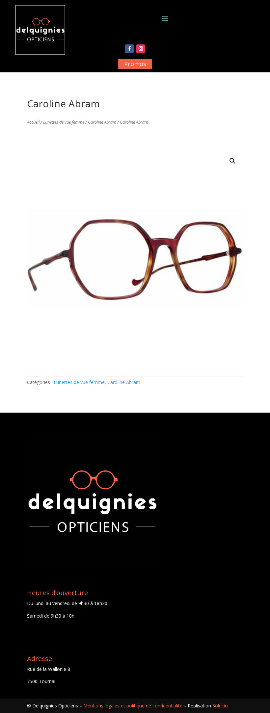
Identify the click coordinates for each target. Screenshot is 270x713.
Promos (135, 64)
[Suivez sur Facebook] (129, 48)
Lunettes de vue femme (63, 122)
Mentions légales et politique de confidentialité (132, 705)
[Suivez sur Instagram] (140, 48)
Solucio (220, 705)
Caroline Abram (102, 122)
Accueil (33, 122)
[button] (232, 161)
